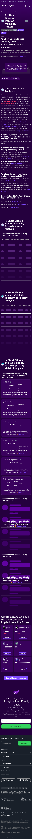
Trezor (26, 131)
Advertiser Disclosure (26, 837)
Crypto (6, 11)
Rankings (12, 11)
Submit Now (19, 395)
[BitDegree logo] (6, 808)
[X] (2, 788)
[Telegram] (5, 788)
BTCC (4, 124)
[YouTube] (8, 788)
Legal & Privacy (9, 837)
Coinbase (22, 122)
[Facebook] (11, 788)
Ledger (18, 131)
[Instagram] (20, 788)
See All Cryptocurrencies (16, 678)
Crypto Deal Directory (18, 163)
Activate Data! (23, 56)
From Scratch (14, 207)
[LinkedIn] (14, 788)
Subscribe (24, 743)
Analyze (7, 637)
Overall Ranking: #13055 (7, 30)
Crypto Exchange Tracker (12, 126)
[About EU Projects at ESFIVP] (7, 798)
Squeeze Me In (16, 726)
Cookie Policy (17, 837)
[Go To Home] (2, 11)
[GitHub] (26, 788)
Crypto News (16, 201)
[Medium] (17, 788)
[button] (25, 6)
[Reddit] (23, 788)
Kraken (27, 122)
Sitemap (3, 837)
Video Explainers (21, 204)
